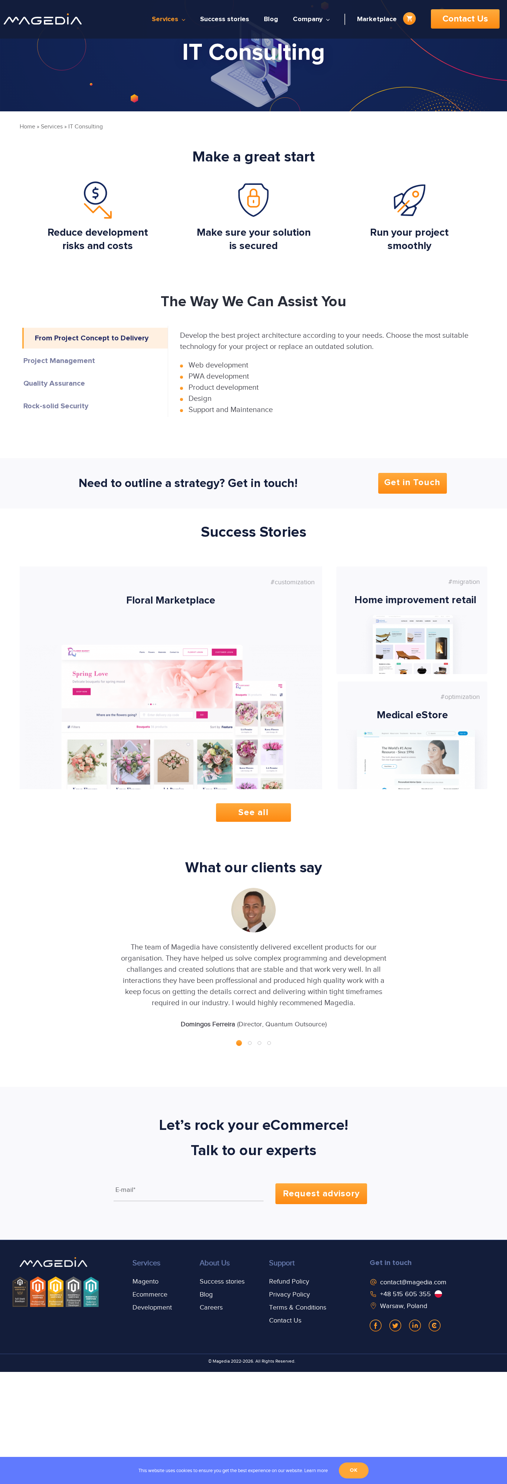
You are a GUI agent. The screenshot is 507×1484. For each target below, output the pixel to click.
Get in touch (391, 1262)
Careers (211, 1307)
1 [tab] (239, 1043)
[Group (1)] (53, 1263)
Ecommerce (150, 1294)
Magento (145, 1281)
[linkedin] (415, 1325)
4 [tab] (269, 1043)
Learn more (316, 1470)
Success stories (222, 1281)
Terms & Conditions (297, 1307)
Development (152, 1307)
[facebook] (376, 1325)
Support (282, 1263)
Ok (354, 1470)
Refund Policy (289, 1281)
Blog (206, 1294)
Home (27, 126)
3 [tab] (259, 1043)
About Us (215, 1263)
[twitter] (395, 1325)
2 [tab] (250, 1043)
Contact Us (285, 1320)
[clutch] (435, 1325)
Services (52, 126)
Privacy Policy (289, 1294)
